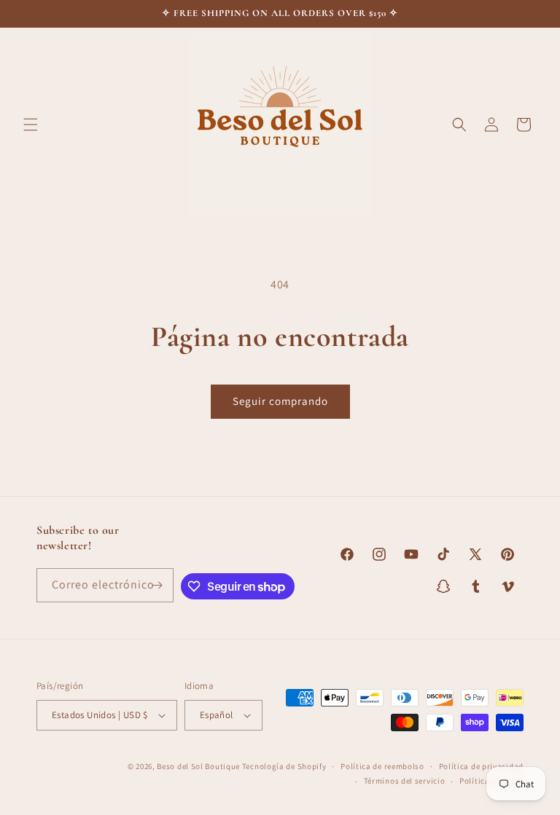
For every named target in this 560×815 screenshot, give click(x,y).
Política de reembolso (382, 766)
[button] (31, 125)
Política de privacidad (481, 766)
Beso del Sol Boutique (198, 766)
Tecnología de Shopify (284, 766)
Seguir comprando (280, 401)
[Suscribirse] (157, 585)
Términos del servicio (405, 781)
